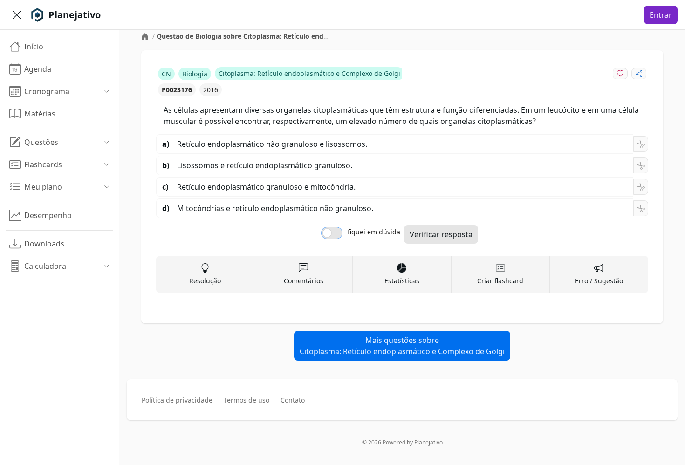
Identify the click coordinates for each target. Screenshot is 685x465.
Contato (293, 400)
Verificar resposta (441, 234)
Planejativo (428, 442)
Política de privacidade (177, 400)
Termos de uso (246, 400)
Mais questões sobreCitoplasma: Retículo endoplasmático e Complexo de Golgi (402, 345)
